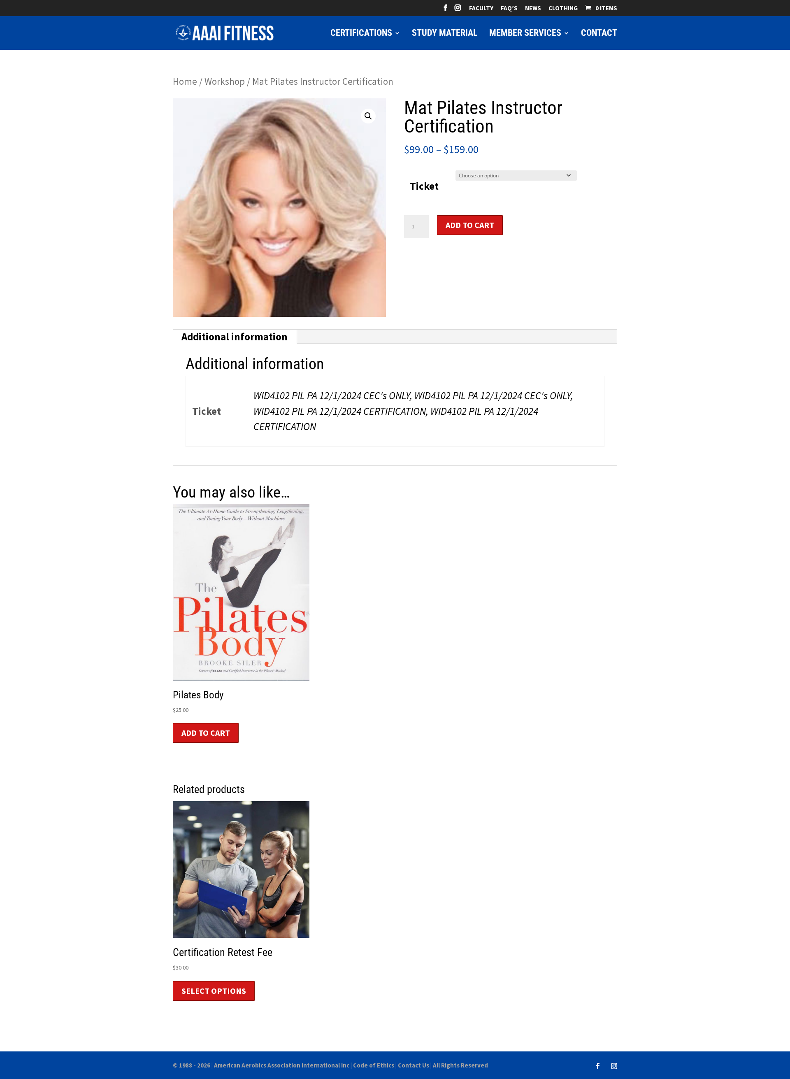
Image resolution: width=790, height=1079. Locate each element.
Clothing (563, 8)
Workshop (224, 81)
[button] (368, 116)
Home (185, 81)
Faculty (481, 8)
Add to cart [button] (205, 733)
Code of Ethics (373, 1065)
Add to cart (470, 225)
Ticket (424, 186)
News (533, 8)
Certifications (361, 34)
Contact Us (413, 1065)
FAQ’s (509, 8)
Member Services (525, 34)
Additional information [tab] (234, 336)
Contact (599, 34)
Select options (213, 991)
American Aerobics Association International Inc (281, 1065)
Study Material (445, 34)
